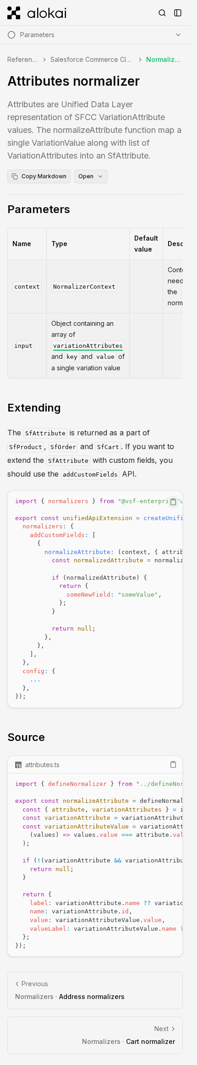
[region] (95, 599)
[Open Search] (162, 13)
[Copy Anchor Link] (77, 209)
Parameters (38, 209)
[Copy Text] (173, 501)
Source (26, 737)
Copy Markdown (44, 176)
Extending (34, 407)
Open (85, 176)
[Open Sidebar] (178, 13)
